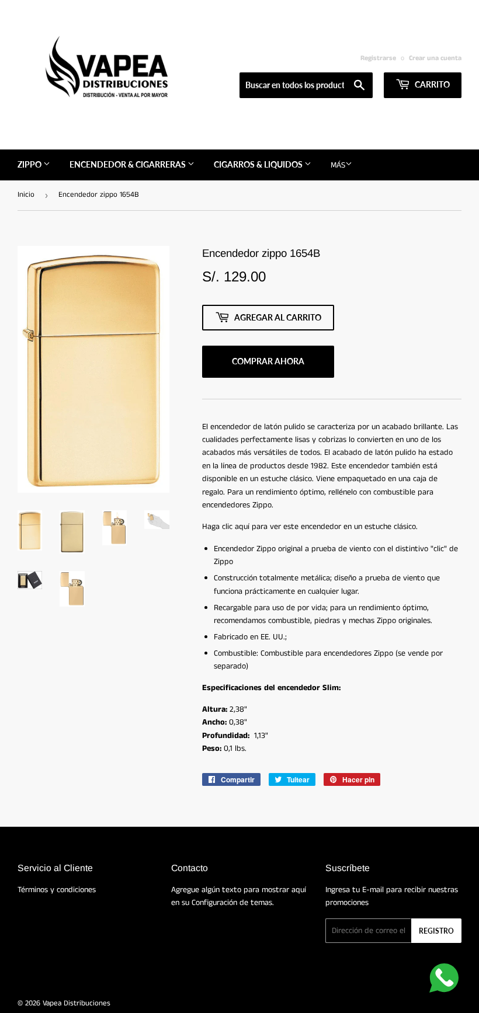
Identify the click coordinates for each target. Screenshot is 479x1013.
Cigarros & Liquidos (259, 164)
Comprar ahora (268, 361)
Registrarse (378, 58)
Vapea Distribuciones (76, 1003)
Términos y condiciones (57, 890)
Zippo (30, 164)
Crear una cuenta (435, 58)
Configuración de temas (232, 902)
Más (338, 165)
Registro (436, 931)
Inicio (26, 194)
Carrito (431, 84)
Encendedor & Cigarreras (129, 164)
